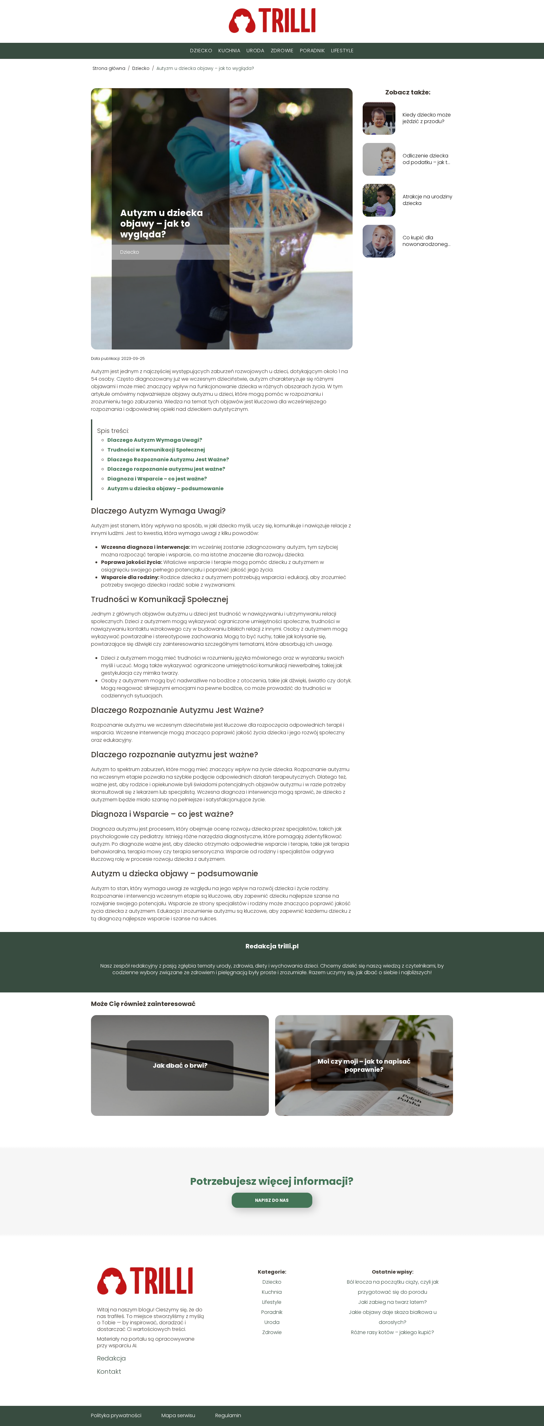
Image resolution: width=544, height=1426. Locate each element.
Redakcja (111, 1358)
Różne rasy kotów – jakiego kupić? (392, 1332)
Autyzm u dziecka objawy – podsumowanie (165, 488)
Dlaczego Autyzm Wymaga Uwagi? (154, 440)
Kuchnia (229, 50)
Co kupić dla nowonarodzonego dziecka (427, 241)
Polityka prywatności (116, 1415)
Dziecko (201, 50)
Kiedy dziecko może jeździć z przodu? (427, 118)
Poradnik (312, 50)
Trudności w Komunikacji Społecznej (156, 449)
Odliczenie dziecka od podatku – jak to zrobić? (427, 159)
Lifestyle (342, 50)
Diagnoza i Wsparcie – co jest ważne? (157, 478)
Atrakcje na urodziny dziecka (427, 200)
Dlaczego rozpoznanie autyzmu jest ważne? (166, 469)
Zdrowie (282, 50)
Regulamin (228, 1415)
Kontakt (109, 1371)
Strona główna (110, 68)
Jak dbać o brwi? (180, 1065)
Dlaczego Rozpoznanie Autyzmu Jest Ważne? (168, 459)
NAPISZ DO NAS (272, 1200)
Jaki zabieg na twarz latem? (392, 1302)
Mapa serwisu (178, 1415)
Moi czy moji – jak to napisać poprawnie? (364, 1065)
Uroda (255, 50)
